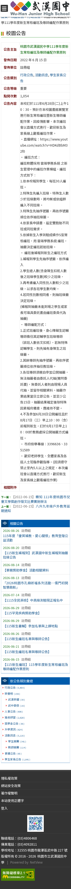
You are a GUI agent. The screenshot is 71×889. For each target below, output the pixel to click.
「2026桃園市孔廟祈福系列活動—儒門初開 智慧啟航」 (35, 585)
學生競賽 (17, 741)
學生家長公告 (17, 759)
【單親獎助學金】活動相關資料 (26, 570)
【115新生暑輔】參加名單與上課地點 (30, 625)
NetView (36, 862)
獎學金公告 (14, 723)
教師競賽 (17, 747)
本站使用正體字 (12, 800)
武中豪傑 (16, 705)
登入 (4, 808)
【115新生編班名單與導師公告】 (27, 638)
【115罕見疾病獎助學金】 (22, 613)
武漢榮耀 (16, 699)
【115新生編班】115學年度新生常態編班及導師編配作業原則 (35, 666)
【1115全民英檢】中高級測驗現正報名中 (33, 600)
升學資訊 (14, 729)
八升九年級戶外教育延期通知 (35, 508)
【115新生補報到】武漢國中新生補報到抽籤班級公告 (35, 555)
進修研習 (14, 717)
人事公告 (14, 711)
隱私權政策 (9, 778)
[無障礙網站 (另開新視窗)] (35, 875)
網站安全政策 (11, 785)
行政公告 (14, 687)
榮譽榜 (12, 693)
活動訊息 (14, 735)
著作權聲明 (9, 793)
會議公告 (13, 753)
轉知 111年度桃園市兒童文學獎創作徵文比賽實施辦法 (35, 499)
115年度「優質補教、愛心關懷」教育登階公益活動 (35, 537)
